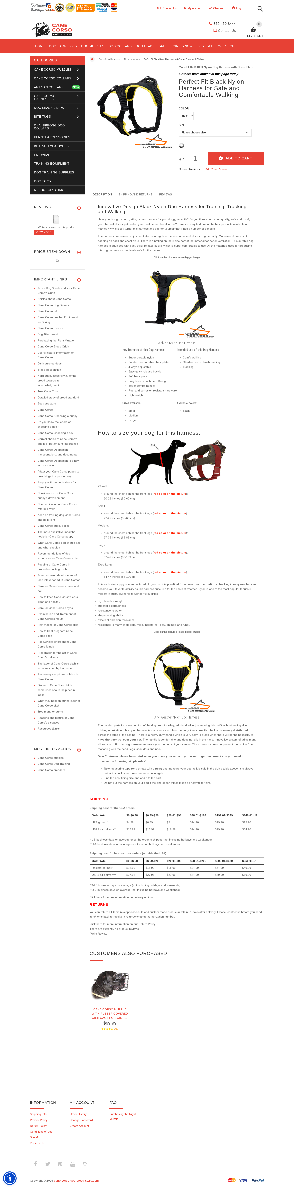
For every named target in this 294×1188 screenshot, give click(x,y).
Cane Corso (45, 409)
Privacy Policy (38, 1120)
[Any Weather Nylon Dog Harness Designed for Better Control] (177, 673)
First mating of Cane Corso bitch (58, 624)
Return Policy (38, 1125)
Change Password (81, 1120)
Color (184, 108)
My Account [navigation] (195, 8)
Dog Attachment (48, 334)
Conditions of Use (41, 1131)
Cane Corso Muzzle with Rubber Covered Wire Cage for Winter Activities (110, 1013)
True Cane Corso (48, 391)
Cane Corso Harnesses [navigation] (109, 59)
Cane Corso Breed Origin (54, 346)
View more (44, 232)
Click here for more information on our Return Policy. (123, 924)
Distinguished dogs (50, 363)
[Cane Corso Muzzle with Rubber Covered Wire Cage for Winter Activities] (110, 984)
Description (102, 194)
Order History (78, 1114)
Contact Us (227, 31)
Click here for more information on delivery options (121, 897)
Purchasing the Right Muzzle (56, 340)
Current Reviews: (190, 169)
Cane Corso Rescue (50, 328)
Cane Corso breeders (51, 770)
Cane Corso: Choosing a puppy (57, 415)
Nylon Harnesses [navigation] (132, 59)
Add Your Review (216, 169)
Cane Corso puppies (51, 757)
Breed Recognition (49, 369)
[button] (259, 9)
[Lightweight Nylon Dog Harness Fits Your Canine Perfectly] (177, 299)
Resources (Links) (49, 728)
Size (182, 125)
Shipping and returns (135, 194)
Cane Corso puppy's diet (53, 525)
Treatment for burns (50, 711)
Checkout (219, 8)
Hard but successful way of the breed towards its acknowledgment (57, 380)
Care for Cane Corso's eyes (55, 608)
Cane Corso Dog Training (54, 763)
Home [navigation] (92, 59)
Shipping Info (38, 1114)
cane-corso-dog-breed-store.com (76, 1180)
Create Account (79, 1125)
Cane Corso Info (48, 311)
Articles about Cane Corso (54, 298)
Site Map (35, 1137)
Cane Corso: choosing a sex (55, 432)
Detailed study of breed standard (58, 397)
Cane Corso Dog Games (53, 305)
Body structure (47, 403)
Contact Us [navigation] (170, 8)
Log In (240, 8)
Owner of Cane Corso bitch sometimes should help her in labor (56, 690)
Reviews (165, 194)
